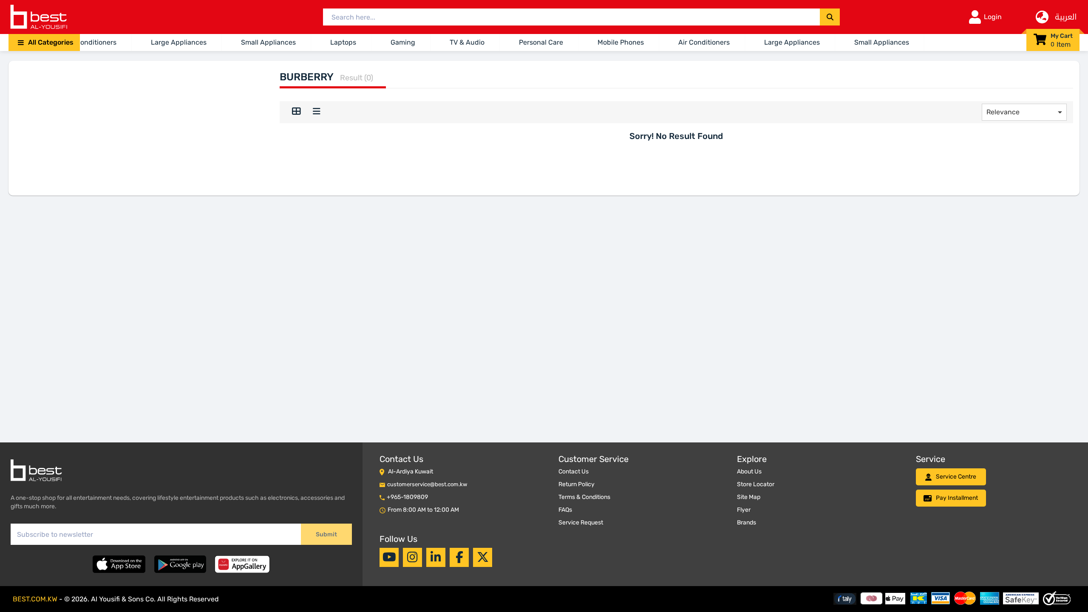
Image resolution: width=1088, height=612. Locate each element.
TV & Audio (467, 42)
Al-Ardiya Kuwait (410, 471)
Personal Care (541, 42)
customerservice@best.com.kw (427, 484)
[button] (44, 42)
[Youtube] (389, 557)
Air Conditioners (90, 42)
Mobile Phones (621, 42)
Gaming (403, 42)
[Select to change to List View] (316, 112)
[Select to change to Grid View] (296, 112)
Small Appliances (268, 42)
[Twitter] (483, 557)
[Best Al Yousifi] (38, 17)
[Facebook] (459, 557)
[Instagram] (412, 557)
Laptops (343, 42)
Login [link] (993, 17)
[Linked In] (436, 557)
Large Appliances (179, 42)
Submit (326, 534)
